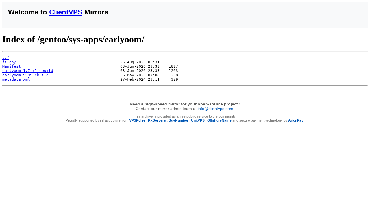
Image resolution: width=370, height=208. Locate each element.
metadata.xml (16, 79)
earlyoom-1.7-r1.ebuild (27, 70)
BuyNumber (178, 120)
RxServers (157, 120)
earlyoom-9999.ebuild (25, 75)
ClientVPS (65, 12)
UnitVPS (198, 120)
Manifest (11, 66)
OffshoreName (219, 120)
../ (5, 57)
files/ (9, 62)
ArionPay (296, 120)
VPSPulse (137, 120)
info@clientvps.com (215, 108)
